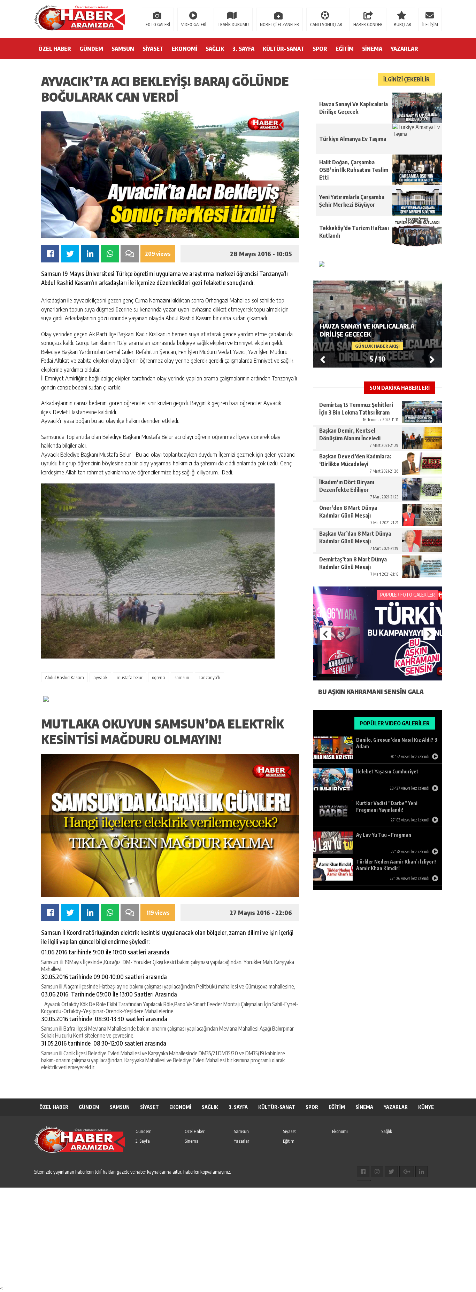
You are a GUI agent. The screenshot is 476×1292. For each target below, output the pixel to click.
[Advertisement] (209, 1236)
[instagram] (377, 1171)
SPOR (320, 48)
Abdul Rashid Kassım (64, 677)
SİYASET (153, 48)
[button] (432, 359)
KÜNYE (426, 1107)
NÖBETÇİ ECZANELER (279, 24)
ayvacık (100, 677)
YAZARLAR (404, 48)
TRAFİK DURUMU (233, 24)
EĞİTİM (345, 48)
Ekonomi (340, 1131)
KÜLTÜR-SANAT (283, 48)
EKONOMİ (184, 48)
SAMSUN (123, 48)
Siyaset (289, 1131)
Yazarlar (241, 1141)
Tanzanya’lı (209, 677)
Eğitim (288, 1141)
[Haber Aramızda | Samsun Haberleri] (79, 18)
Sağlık (386, 1131)
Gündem (144, 1131)
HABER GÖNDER (368, 24)
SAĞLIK (215, 48)
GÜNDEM (91, 48)
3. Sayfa (143, 1141)
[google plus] (406, 1171)
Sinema (192, 1141)
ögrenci (158, 677)
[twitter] (391, 1171)
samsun (182, 677)
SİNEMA (372, 48)
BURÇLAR (402, 24)
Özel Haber (195, 1131)
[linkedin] (421, 1171)
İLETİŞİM (430, 24)
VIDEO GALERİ (193, 24)
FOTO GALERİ (158, 24)
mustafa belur (130, 677)
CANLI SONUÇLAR (326, 24)
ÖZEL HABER (54, 48)
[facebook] (363, 1171)
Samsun (241, 1131)
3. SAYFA (243, 48)
